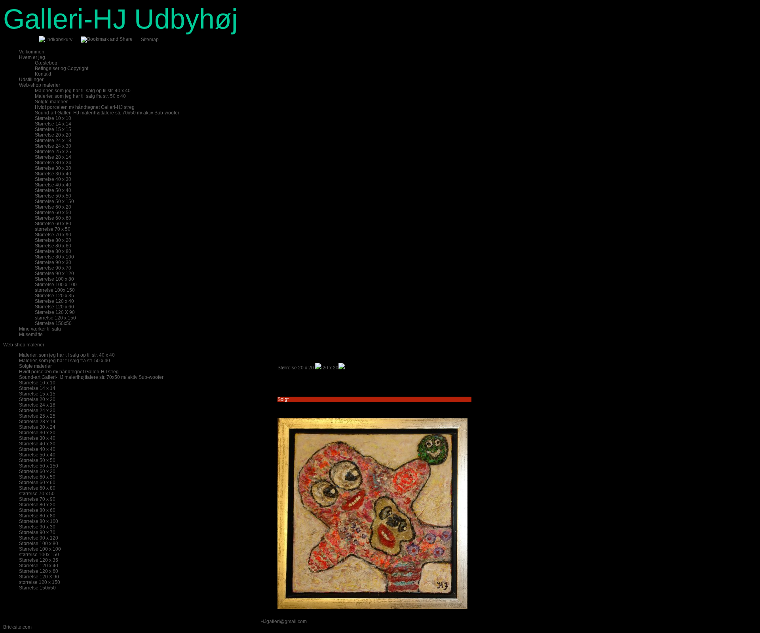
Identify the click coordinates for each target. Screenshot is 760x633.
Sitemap (150, 39)
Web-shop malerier (23, 345)
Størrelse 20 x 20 (295, 368)
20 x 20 (330, 368)
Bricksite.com (17, 627)
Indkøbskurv (59, 39)
